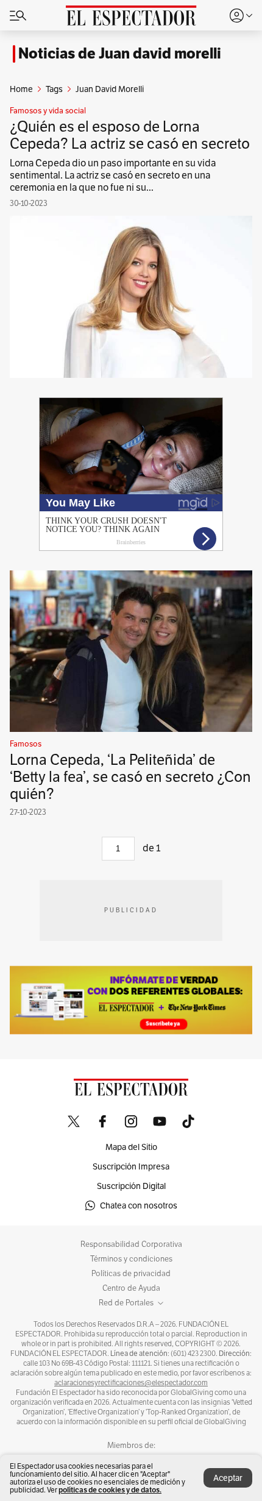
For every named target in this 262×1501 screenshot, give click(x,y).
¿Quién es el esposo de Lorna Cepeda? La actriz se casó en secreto (130, 135)
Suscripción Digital (131, 1185)
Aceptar (228, 1477)
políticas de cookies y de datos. (109, 1489)
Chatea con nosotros (138, 1205)
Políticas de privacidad (131, 1273)
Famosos (25, 744)
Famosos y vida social (48, 111)
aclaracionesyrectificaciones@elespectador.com (131, 1383)
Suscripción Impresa (131, 1166)
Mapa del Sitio (131, 1146)
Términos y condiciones (131, 1259)
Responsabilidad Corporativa (131, 1244)
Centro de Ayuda (131, 1288)
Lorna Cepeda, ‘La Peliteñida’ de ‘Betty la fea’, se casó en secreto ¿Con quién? (130, 776)
